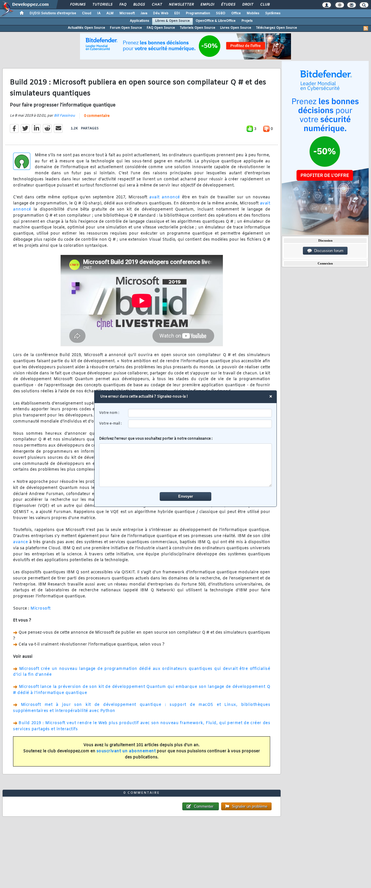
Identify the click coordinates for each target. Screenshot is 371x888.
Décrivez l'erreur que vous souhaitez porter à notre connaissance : (155, 438)
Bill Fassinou (64, 115)
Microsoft (127, 13)
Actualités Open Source (86, 28)
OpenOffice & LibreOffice (216, 21)
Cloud (86, 13)
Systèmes (273, 13)
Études (228, 4)
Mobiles (253, 13)
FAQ (123, 4)
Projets (247, 21)
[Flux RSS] (365, 28)
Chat (156, 4)
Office (236, 13)
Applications (139, 21)
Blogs (138, 4)
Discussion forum (327, 251)
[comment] (185, 465)
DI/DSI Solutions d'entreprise (53, 13)
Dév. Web (160, 13)
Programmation (198, 13)
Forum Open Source (126, 28)
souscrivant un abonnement (126, 751)
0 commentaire (97, 116)
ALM (110, 13)
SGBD (220, 13)
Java (144, 13)
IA (99, 13)
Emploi (207, 4)
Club (264, 4)
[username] (200, 413)
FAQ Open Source (161, 28)
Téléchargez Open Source (276, 28)
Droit (247, 4)
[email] (200, 424)
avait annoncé (164, 197)
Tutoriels (102, 4)
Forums (77, 4)
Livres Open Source (235, 28)
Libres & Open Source (172, 21)
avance (20, 542)
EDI (177, 13)
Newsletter (181, 4)
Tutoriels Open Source (197, 28)
